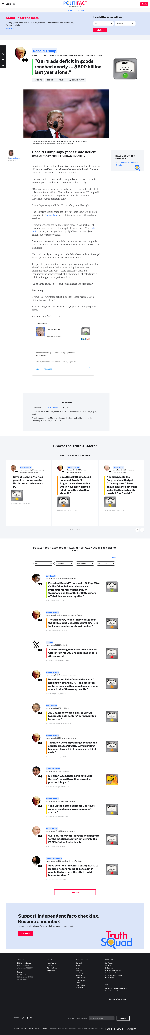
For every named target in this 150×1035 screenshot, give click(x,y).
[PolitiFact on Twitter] (23, 1018)
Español (81, 10)
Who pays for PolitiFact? (113, 970)
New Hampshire (81, 973)
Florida (78, 965)
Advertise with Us (111, 973)
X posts (49, 642)
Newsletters (109, 978)
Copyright (44, 1028)
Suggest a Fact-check (117, 999)
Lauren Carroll (14, 158)
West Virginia (80, 985)
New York (79, 975)
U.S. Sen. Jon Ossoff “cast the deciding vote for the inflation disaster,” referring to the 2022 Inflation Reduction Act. (73, 839)
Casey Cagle (25, 467)
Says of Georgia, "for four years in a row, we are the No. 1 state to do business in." (28, 481)
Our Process (109, 963)
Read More (48, 369)
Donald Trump (44, 51)
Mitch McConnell (52, 968)
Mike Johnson (51, 970)
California (79, 963)
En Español (109, 968)
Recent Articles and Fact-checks (116, 988)
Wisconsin (79, 987)
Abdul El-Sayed (53, 768)
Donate (144, 4)
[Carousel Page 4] (77, 529)
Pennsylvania (80, 980)
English (69, 10)
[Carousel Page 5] (79, 529)
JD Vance (50, 965)
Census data (51, 215)
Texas (78, 983)
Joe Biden (50, 973)
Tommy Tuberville (54, 858)
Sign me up (25, 933)
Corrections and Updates (113, 975)
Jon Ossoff (50, 576)
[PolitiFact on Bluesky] (31, 1018)
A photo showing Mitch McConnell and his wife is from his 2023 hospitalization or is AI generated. (72, 652)
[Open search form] (14, 4)
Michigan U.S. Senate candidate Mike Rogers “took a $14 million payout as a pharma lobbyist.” (70, 779)
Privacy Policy (34, 1028)
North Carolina (81, 978)
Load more (75, 892)
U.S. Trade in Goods (50, 407)
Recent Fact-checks (112, 991)
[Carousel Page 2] (72, 529)
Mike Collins (51, 828)
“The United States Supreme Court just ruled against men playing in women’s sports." (71, 809)
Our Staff (108, 965)
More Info (10, 28)
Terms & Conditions (20, 1028)
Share (38, 369)
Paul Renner (51, 705)
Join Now (100, 30)
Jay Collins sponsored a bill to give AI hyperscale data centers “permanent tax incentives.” (72, 716)
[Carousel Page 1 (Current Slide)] (70, 529)
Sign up (123, 1018)
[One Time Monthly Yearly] (125, 23)
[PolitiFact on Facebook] (27, 1018)
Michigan (79, 970)
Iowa (77, 968)
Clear (114, 558)
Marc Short (119, 467)
